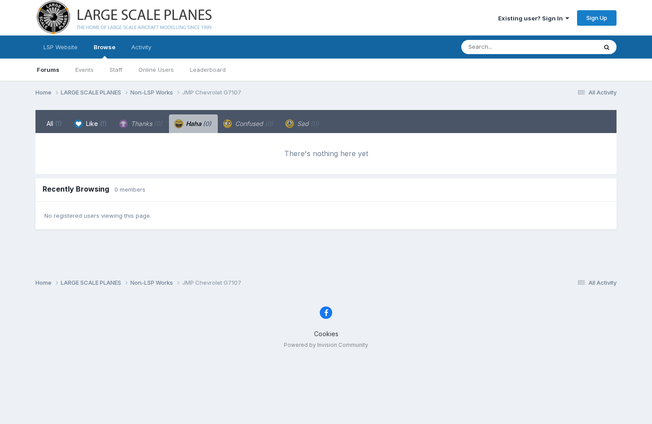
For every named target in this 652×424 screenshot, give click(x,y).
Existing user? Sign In (532, 18)
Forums (48, 69)
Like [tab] (95, 123)
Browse (104, 47)
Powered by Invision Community (326, 345)
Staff (116, 69)
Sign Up (596, 17)
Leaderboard (208, 69)
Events (84, 69)
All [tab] (54, 123)
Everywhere (569, 46)
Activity (141, 47)
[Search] (607, 47)
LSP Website (60, 47)
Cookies (326, 334)
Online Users (156, 69)
